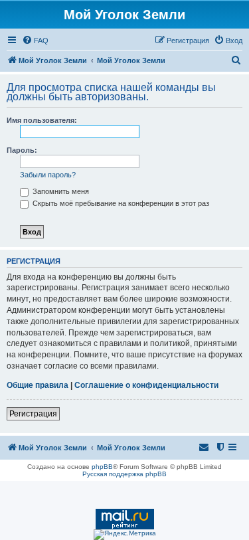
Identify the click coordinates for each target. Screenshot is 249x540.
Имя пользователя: (42, 120)
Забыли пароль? (48, 175)
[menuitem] (35, 40)
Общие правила (37, 385)
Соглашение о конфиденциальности (146, 385)
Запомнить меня (60, 191)
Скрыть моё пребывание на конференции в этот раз (120, 203)
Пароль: (22, 150)
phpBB (102, 466)
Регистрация (33, 413)
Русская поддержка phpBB (124, 474)
